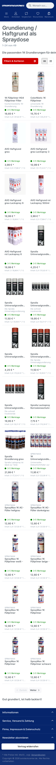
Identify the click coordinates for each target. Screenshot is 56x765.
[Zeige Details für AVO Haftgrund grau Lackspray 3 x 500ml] (41, 133)
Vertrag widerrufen (28, 746)
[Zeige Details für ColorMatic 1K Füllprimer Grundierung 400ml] (41, 81)
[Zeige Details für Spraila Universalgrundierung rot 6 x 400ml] (15, 389)
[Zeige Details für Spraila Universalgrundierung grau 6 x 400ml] (41, 286)
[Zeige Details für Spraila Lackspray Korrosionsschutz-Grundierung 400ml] (41, 389)
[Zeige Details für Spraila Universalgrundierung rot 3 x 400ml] (41, 338)
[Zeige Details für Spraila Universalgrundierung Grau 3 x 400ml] (15, 286)
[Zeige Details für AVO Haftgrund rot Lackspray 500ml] (41, 184)
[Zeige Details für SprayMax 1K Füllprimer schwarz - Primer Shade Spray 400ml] (41, 645)
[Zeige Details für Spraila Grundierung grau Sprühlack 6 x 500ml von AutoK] (15, 440)
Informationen (10, 712)
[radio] (44, 61)
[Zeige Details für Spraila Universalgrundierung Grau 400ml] (41, 235)
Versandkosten (38, 755)
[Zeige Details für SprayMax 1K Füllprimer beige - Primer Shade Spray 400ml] (41, 542)
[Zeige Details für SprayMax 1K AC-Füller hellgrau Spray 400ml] (15, 491)
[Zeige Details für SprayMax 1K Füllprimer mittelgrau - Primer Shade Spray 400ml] (41, 594)
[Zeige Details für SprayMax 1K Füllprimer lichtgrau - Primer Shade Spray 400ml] (15, 594)
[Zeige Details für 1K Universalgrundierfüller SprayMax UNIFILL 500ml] (41, 440)
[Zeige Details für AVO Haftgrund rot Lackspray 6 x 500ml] (15, 235)
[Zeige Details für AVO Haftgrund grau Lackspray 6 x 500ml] (15, 184)
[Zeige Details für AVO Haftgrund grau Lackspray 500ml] (15, 133)
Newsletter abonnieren (15, 737)
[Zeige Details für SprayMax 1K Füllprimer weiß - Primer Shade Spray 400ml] (15, 542)
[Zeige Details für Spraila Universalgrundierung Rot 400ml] (15, 338)
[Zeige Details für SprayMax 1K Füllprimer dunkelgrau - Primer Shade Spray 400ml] (15, 645)
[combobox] (40, 5)
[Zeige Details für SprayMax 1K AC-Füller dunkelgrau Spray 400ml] (41, 491)
